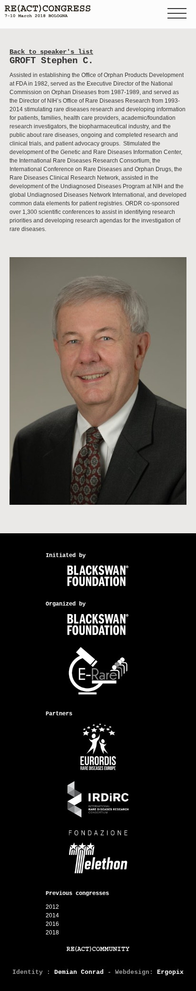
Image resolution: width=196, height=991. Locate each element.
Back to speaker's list (51, 52)
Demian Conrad (79, 972)
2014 (52, 915)
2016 (52, 924)
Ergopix (170, 972)
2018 (52, 932)
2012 (52, 907)
